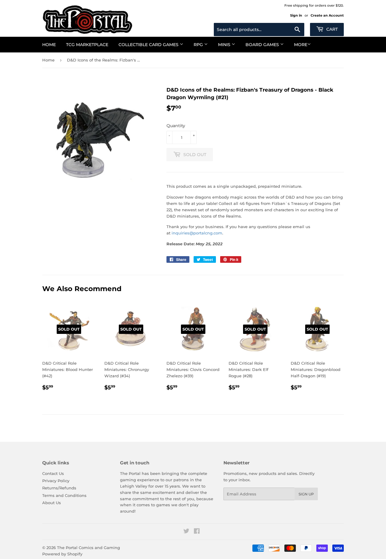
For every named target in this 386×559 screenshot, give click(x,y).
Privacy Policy (55, 480)
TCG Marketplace (87, 44)
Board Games (262, 44)
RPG (199, 44)
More (300, 44)
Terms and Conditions (64, 495)
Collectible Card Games (149, 44)
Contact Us (53, 473)
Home (49, 44)
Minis (225, 44)
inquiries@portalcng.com (197, 233)
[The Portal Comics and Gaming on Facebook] (197, 531)
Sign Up (306, 494)
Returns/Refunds (59, 487)
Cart (331, 29)
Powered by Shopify (62, 553)
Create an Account (327, 15)
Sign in (296, 15)
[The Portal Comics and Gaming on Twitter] (186, 531)
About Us (51, 502)
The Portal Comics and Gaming (88, 547)
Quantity (175, 125)
